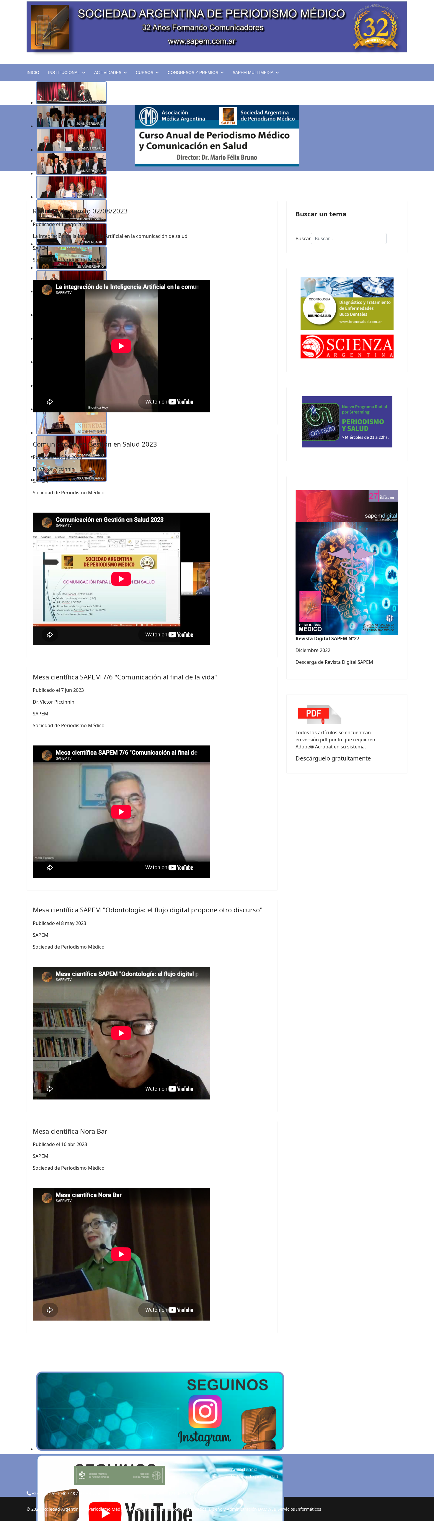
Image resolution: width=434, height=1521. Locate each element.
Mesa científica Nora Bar (70, 1131)
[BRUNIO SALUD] (347, 303)
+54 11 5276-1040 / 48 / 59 (58, 1493)
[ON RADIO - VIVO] (347, 421)
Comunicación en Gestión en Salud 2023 (95, 443)
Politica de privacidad (254, 1476)
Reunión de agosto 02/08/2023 (80, 210)
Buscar (303, 238)
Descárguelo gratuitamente (333, 758)
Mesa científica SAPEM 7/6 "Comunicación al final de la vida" (125, 676)
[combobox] (349, 238)
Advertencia (244, 1469)
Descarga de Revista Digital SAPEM (334, 662)
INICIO (33, 72)
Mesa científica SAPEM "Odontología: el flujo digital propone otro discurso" (147, 909)
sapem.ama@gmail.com (116, 1493)
